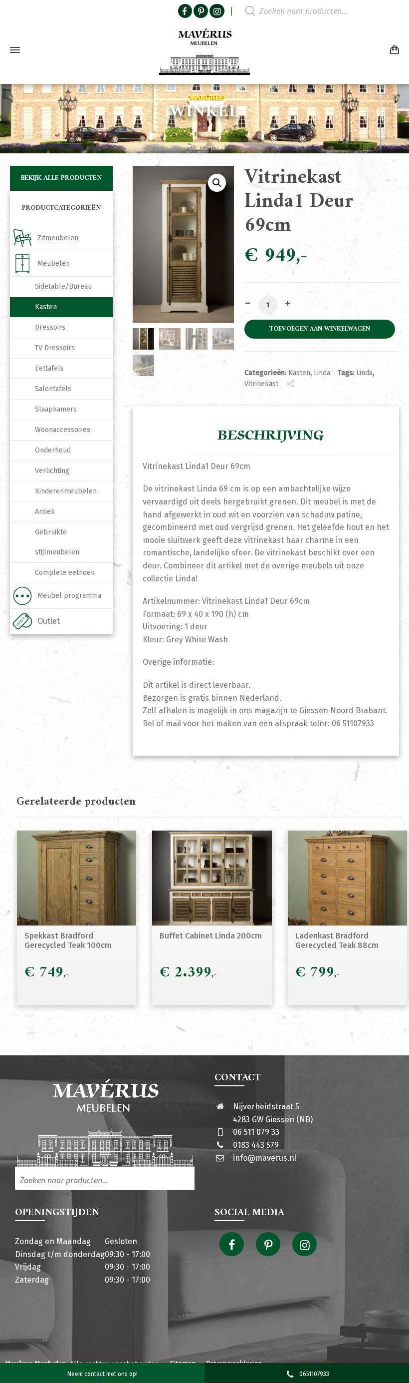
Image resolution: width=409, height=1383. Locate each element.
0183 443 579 (256, 1145)
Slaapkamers (56, 409)
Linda (322, 373)
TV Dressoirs (55, 348)
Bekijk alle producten (61, 178)
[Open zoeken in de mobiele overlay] (304, 11)
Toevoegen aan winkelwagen (319, 329)
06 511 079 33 (256, 1132)
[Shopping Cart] (392, 50)
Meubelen (53, 263)
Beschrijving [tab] (270, 435)
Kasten (299, 373)
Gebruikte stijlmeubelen (57, 542)
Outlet (48, 621)
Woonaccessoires (62, 430)
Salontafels (53, 389)
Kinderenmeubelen (66, 491)
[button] (217, 183)
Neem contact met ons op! (102, 1374)
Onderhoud (53, 450)
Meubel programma (69, 595)
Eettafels (49, 368)
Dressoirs (50, 327)
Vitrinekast (261, 384)
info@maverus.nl (264, 1158)
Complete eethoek (65, 572)
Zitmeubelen (57, 238)
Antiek (45, 511)
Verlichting (52, 470)
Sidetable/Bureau (63, 286)
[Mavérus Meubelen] (204, 50)
